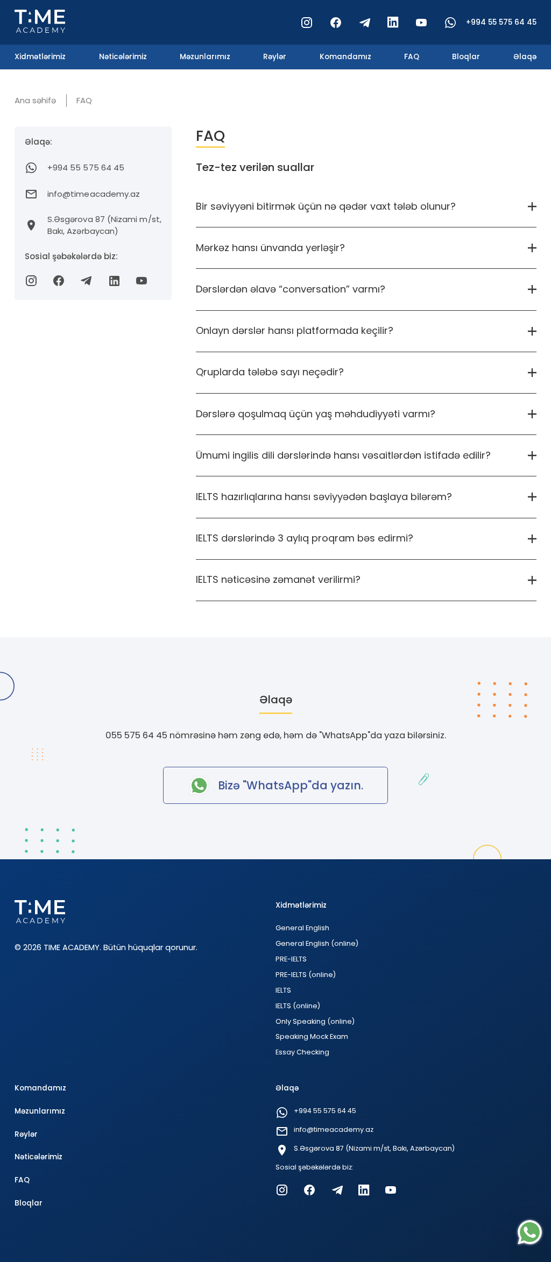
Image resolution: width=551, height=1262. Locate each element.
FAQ (411, 57)
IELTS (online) (298, 1005)
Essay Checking (302, 1052)
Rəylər (274, 57)
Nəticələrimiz (123, 57)
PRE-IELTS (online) (306, 974)
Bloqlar (466, 57)
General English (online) (317, 943)
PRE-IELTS (291, 959)
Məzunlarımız (205, 57)
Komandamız (345, 57)
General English (302, 927)
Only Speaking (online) (315, 1021)
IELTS (283, 990)
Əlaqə (524, 57)
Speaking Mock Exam (312, 1036)
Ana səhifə (35, 100)
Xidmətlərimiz (40, 57)
